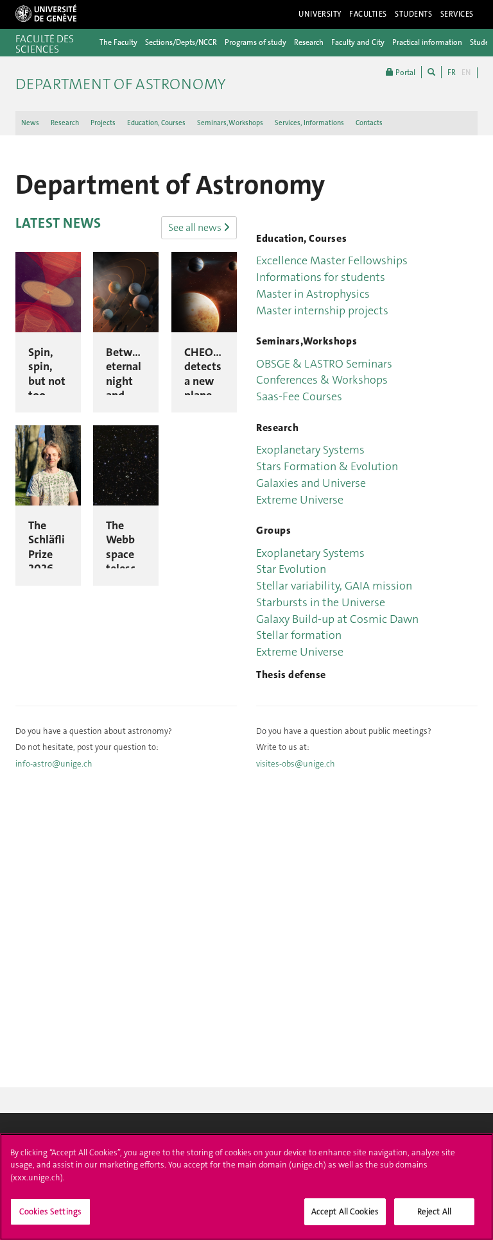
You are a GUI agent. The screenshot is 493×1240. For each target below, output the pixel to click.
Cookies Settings (50, 1211)
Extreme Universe (299, 499)
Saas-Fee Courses (299, 396)
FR (451, 72)
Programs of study (255, 42)
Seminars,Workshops (230, 123)
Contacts (369, 123)
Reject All (434, 1211)
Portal (404, 72)
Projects (103, 123)
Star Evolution (291, 569)
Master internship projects (322, 310)
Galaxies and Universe (311, 483)
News (30, 123)
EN (466, 72)
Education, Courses (156, 123)
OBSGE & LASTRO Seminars (324, 363)
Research (309, 42)
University (320, 14)
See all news (195, 227)
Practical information (427, 42)
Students (414, 14)
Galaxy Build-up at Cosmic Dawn (337, 619)
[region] (246, 1187)
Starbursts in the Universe (320, 602)
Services (457, 14)
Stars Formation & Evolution (327, 466)
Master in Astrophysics (313, 294)
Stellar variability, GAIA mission (334, 585)
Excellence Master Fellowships (332, 260)
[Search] (431, 72)
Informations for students (320, 277)
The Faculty (118, 42)
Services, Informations (309, 123)
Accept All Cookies (345, 1211)
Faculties (368, 14)
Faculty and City (358, 42)
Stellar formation (299, 635)
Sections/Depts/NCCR (181, 42)
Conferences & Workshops (322, 379)
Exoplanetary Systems (310, 449)
